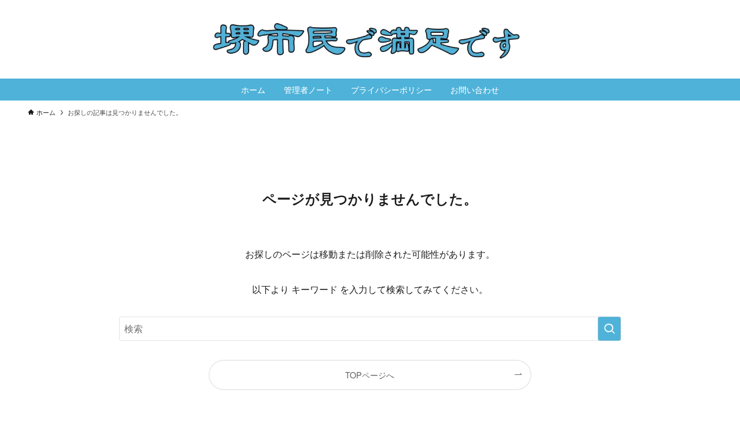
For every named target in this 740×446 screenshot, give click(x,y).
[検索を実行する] (609, 329)
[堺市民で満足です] (370, 39)
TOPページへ (369, 375)
